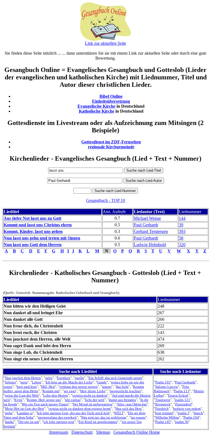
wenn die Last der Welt (22, 395)
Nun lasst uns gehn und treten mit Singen (42, 238)
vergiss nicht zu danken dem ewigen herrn (79, 409)
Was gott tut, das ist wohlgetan (103, 417)
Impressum (58, 432)
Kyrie (18, 400)
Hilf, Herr (48, 387)
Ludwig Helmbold (150, 244)
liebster (10, 382)
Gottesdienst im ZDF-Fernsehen (111, 142)
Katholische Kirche (96, 111)
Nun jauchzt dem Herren (23, 378)
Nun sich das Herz (128, 409)
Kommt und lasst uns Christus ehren (38, 224)
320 (182, 244)
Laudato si (25, 413)
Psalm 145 (163, 422)
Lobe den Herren (55, 395)
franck (198, 413)
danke (9, 422)
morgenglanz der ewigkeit (57, 417)
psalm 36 (181, 422)
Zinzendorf (183, 404)
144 (182, 218)
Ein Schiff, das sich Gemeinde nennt (115, 378)
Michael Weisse (147, 218)
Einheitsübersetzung (111, 101)
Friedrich (162, 409)
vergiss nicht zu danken (89, 395)
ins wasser (138, 417)
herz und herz (27, 387)
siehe (9, 413)
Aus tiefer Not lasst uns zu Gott (32, 218)
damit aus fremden (122, 400)
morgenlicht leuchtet (125, 391)
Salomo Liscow (166, 387)
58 (181, 238)
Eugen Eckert (178, 395)
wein (23, 382)
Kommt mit (51, 391)
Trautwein (162, 400)
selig (48, 378)
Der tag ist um (28, 422)
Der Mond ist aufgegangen (92, 404)
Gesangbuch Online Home (136, 432)
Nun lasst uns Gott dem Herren (33, 244)
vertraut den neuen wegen (78, 387)
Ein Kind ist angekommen (98, 422)
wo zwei (70, 391)
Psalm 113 (181, 391)
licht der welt (94, 400)
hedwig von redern (187, 409)
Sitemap (103, 432)
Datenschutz (82, 432)
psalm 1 (183, 413)
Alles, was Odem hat (132, 404)
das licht (122, 387)
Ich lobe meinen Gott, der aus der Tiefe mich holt (73, 413)
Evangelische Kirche (96, 106)
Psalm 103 (163, 382)
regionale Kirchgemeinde (111, 146)
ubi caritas (72, 400)
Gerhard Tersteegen (151, 231)
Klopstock (163, 404)
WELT (119, 413)
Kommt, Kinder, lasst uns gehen (33, 231)
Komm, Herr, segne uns (44, 400)
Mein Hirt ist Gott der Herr (24, 409)
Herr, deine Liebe (93, 391)
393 (182, 231)
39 (181, 224)
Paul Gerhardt (146, 224)
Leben (36, 382)
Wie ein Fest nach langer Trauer (45, 404)
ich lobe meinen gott (58, 422)
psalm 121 (182, 400)
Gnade (102, 382)
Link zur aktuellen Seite (105, 43)
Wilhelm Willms (167, 417)
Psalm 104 (191, 417)
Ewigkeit (63, 378)
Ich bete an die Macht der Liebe (69, 382)
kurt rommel (164, 413)
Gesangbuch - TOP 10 (105, 200)
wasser (107, 387)
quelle (79, 378)
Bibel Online (111, 96)
